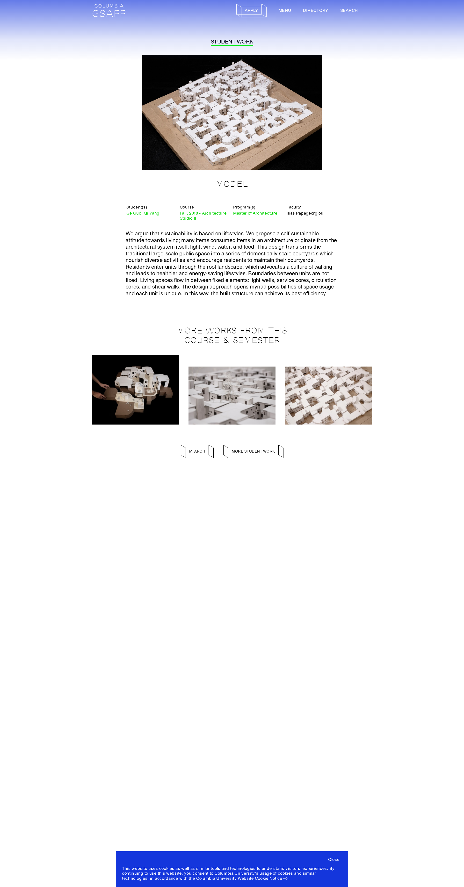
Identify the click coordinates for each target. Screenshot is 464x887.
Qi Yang (152, 213)
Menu (285, 10)
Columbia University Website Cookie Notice (239, 878)
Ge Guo (133, 213)
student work (232, 42)
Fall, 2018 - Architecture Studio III (203, 216)
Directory (315, 10)
